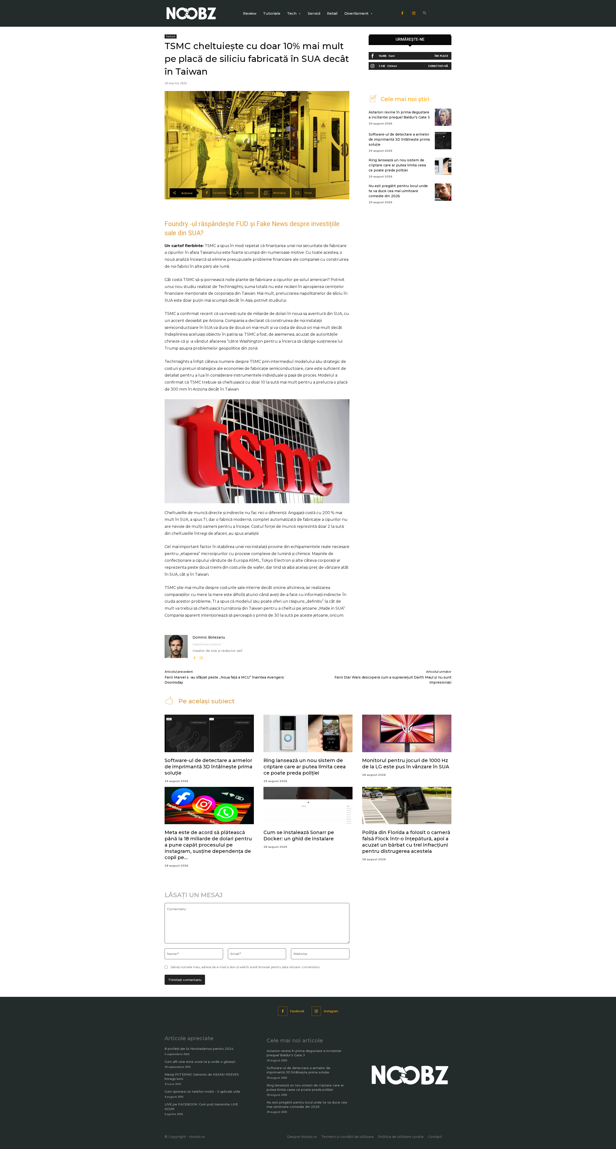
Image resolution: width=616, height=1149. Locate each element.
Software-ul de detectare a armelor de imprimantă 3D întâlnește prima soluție (399, 139)
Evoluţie (170, 36)
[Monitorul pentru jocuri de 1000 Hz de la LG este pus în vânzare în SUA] (406, 733)
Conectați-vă (438, 66)
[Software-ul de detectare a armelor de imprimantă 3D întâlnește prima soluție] (443, 140)
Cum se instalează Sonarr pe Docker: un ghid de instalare (298, 835)
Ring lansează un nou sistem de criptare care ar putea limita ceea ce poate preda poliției (397, 165)
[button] (424, 13)
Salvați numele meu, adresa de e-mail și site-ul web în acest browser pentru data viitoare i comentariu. (245, 967)
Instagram (331, 1011)
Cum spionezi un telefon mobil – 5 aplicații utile (202, 1091)
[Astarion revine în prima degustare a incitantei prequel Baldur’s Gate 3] (443, 117)
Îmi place (441, 56)
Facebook (297, 1011)
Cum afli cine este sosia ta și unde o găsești (200, 1062)
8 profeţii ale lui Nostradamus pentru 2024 (199, 1049)
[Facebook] (402, 13)
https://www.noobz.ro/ (206, 644)
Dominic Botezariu (208, 637)
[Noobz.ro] (191, 13)
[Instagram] (413, 13)
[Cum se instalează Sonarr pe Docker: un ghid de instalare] (308, 805)
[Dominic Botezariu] (176, 648)
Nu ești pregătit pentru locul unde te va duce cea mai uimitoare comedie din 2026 (398, 191)
